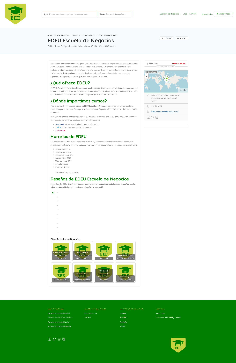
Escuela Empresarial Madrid (59, 313)
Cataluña (123, 322)
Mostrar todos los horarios (166, 66)
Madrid (75, 35)
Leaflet (183, 90)
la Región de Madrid (88, 35)
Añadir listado (224, 14)
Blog (185, 14)
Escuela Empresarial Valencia (59, 326)
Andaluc (123, 317)
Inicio (50, 35)
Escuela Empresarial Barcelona (60, 317)
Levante (123, 313)
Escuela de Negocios (62, 35)
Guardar (182, 38)
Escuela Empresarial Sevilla (58, 322)
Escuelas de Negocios (169, 14)
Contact (192, 14)
